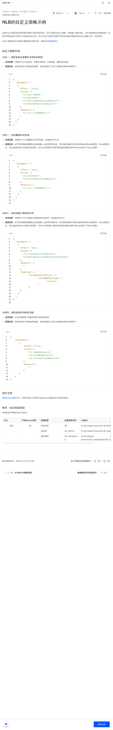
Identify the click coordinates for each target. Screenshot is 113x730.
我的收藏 (107, 13)
